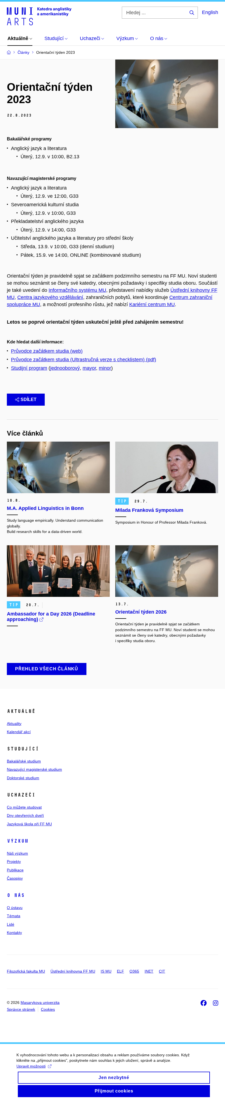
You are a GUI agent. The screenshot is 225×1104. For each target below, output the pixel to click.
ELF (120, 971)
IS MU (106, 971)
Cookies (48, 1009)
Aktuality (14, 723)
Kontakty (14, 932)
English (210, 12)
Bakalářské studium (24, 761)
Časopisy (15, 878)
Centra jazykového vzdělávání (50, 297)
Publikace (15, 870)
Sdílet (28, 399)
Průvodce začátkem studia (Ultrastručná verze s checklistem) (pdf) (83, 359)
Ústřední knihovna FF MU (72, 971)
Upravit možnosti (31, 1066)
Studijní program (29, 368)
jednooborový (65, 368)
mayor (89, 368)
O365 (134, 971)
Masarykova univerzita (40, 1002)
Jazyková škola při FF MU (29, 824)
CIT (162, 971)
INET (149, 971)
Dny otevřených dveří (25, 815)
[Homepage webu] (39, 16)
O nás (16, 895)
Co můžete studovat (24, 807)
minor (105, 368)
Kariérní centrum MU (152, 304)
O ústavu (14, 907)
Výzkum (17, 841)
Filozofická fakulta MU (26, 971)
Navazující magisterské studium (34, 769)
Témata (13, 916)
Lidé (10, 924)
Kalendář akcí (19, 732)
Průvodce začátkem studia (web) (47, 351)
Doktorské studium (23, 778)
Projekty (14, 861)
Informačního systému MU (77, 290)
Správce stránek (21, 1009)
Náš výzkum (17, 853)
